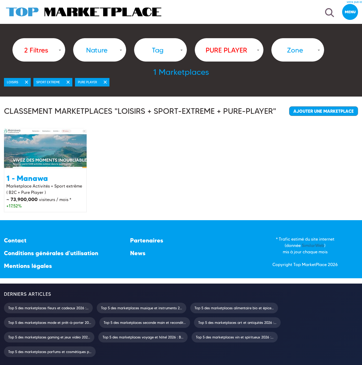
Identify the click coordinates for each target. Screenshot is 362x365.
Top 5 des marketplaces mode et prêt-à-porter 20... (49, 322)
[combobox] (38, 50)
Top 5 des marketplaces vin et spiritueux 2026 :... (234, 337)
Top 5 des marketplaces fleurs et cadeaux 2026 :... (48, 308)
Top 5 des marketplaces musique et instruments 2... (141, 308)
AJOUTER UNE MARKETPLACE (323, 111)
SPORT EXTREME (48, 82)
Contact (15, 240)
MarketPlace (314, 264)
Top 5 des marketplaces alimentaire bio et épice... (234, 308)
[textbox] (97, 50)
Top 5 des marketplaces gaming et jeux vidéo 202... (49, 337)
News (137, 253)
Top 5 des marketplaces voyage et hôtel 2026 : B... (143, 337)
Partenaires (146, 240)
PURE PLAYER (87, 82)
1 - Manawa (27, 178)
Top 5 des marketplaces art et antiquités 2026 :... (237, 322)
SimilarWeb (313, 245)
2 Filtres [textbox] (36, 50)
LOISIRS (12, 82)
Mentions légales (28, 266)
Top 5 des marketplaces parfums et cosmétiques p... (49, 352)
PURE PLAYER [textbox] (226, 50)
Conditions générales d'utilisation (51, 253)
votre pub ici (354, 2)
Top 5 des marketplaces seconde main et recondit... (145, 322)
